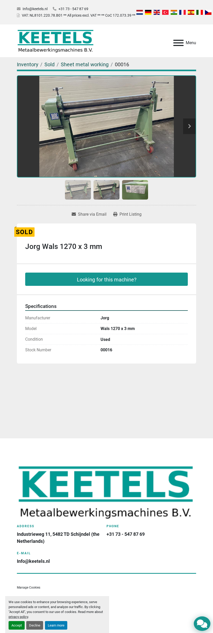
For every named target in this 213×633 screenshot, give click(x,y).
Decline (34, 625)
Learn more (56, 625)
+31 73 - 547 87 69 (73, 9)
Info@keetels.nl (35, 9)
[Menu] (178, 43)
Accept (16, 625)
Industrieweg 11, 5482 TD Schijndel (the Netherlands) (58, 537)
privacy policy (18, 617)
